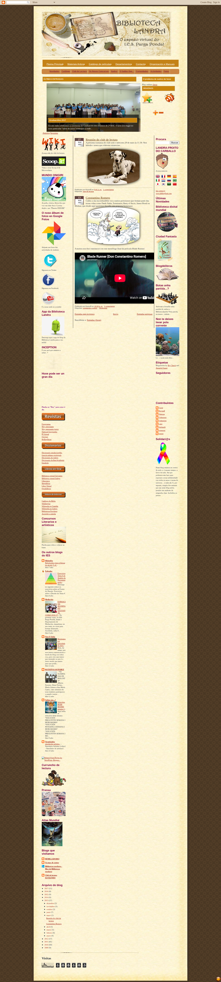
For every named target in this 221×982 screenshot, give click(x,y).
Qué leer (45, 437)
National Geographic (49, 432)
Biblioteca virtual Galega (51, 478)
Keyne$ (162, 411)
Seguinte (54, 133)
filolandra (49, 561)
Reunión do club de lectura (101, 139)
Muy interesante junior (50, 429)
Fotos (166, 71)
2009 (46, 948)
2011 (46, 942)
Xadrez (114, 71)
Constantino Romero (54, 924)
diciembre (51, 903)
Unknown (162, 417)
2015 (46, 894)
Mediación (49, 599)
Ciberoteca (46, 481)
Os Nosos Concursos (99, 71)
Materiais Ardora (75, 64)
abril (48, 927)
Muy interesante (48, 427)
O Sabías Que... (127, 71)
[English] (158, 177)
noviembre (51, 906)
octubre (50, 909)
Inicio (115, 314)
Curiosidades (142, 71)
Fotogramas (46, 424)
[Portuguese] (175, 181)
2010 (46, 945)
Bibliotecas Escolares (49, 511)
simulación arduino (52, 744)
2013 (46, 900)
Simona (162, 414)
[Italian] (158, 181)
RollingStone (46, 439)
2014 (46, 897)
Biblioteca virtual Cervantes (52, 476)
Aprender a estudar (49, 514)
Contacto (140, 64)
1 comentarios (108, 189)
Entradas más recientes (84, 314)
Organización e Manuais (162, 64)
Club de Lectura (79, 71)
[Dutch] (164, 181)
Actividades (155, 71)
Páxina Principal (55, 64)
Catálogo (66, 71)
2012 (46, 939)
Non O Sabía (50, 637)
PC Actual (45, 434)
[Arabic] (169, 184)
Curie (161, 408)
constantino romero (90, 308)
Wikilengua (46, 504)
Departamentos (123, 64)
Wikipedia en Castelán (50, 506)
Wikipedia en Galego (49, 509)
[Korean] (164, 184)
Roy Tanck (172, 365)
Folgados (48, 571)
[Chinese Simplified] (175, 184)
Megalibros (46, 483)
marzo (49, 930)
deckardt (162, 427)
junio (49, 912)
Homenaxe (103, 308)
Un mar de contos (52, 863)
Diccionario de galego (50, 458)
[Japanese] (158, 184)
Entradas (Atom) (94, 320)
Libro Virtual (46, 486)
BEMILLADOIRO (52, 859)
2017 (46, 888)
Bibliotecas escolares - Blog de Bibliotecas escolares (53, 868)
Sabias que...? (50, 700)
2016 (46, 891)
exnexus (162, 430)
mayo (49, 915)
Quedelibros (46, 489)
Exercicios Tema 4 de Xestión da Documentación (62, 578)
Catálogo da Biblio (49, 501)
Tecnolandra (50, 742)
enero (49, 936)
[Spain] (175, 177)
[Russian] (169, 181)
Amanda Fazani (161, 368)
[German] (169, 177)
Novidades (54, 71)
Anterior (46, 133)
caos (160, 424)
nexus (161, 434)
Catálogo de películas (100, 64)
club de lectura (88, 191)
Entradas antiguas (144, 314)
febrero (50, 933)
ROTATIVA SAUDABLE (54, 669)
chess (155, 84)
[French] (164, 177)
